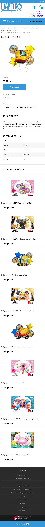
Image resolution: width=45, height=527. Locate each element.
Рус (43, 1)
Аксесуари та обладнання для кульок (22, 493)
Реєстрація (8, 12)
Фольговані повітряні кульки (22, 489)
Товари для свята (22, 507)
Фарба (22, 482)
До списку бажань (10, 94)
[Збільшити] (22, 58)
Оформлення (23, 510)
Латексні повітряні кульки (23, 478)
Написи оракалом (22, 500)
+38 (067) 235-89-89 (36, 12)
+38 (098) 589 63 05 (36, 16)
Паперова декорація (22, 486)
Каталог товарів (14, 21)
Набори (22, 503)
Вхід (2, 12)
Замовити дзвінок (36, 21)
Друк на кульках (22, 475)
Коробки (22, 496)
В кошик (15, 87)
